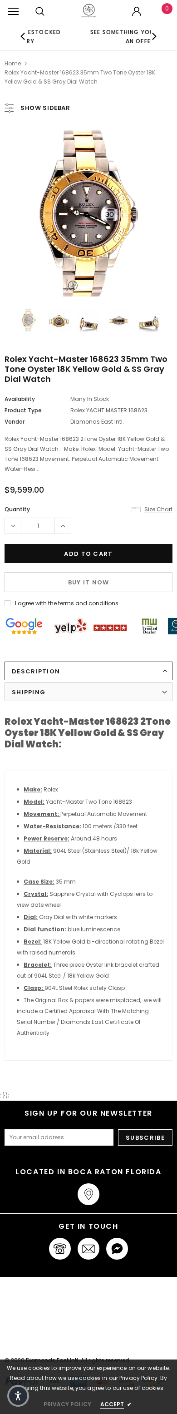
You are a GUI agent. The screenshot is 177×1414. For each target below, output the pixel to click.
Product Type (23, 410)
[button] (18, 1396)
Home (13, 63)
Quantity (17, 509)
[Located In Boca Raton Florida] (88, 1194)
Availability (20, 399)
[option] (103, 36)
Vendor (15, 421)
